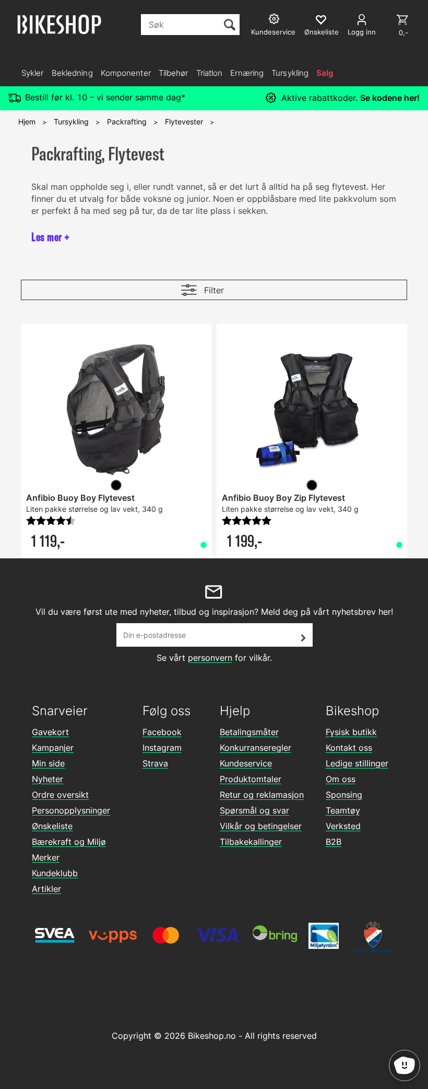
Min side (48, 763)
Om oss (340, 779)
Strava (155, 763)
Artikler (46, 889)
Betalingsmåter (249, 732)
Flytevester (184, 121)
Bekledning (72, 73)
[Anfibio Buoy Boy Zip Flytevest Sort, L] (312, 409)
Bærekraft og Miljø (69, 841)
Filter (214, 290)
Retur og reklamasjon (262, 794)
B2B (333, 841)
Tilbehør (173, 73)
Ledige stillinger (357, 763)
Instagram (162, 747)
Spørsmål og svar (254, 810)
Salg (324, 73)
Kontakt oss (349, 747)
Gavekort (50, 732)
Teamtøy (343, 810)
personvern (210, 657)
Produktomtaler (250, 779)
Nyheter (47, 779)
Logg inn (362, 32)
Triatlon (209, 73)
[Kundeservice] (275, 20)
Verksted (343, 826)
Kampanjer (53, 747)
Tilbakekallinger (251, 841)
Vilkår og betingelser (261, 826)
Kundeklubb (55, 873)
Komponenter (126, 73)
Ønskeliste (52, 826)
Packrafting (127, 121)
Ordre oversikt (60, 794)
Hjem (26, 121)
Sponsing (344, 794)
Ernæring (247, 73)
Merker (46, 857)
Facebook (162, 732)
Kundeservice (246, 763)
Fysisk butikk (351, 732)
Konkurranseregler (255, 747)
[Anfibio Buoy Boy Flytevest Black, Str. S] (116, 409)
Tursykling (289, 73)
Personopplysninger (71, 810)
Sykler (32, 73)
